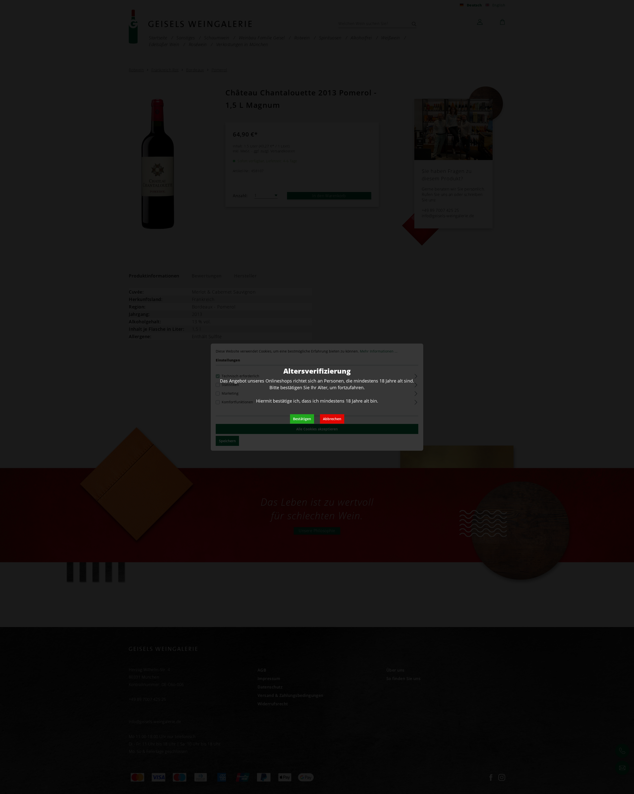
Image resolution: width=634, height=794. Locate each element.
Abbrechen (332, 418)
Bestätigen (302, 418)
